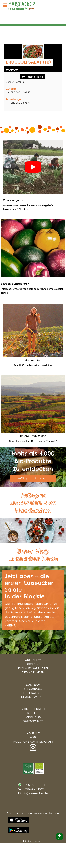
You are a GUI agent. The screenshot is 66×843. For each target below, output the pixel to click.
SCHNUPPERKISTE (33, 709)
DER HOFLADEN (33, 672)
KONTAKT (33, 733)
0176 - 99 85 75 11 (35, 785)
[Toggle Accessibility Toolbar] (59, 836)
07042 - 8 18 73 (35, 789)
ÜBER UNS (33, 664)
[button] (7, 69)
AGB (33, 737)
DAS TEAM (33, 684)
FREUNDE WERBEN (33, 696)
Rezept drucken (34, 76)
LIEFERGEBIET (33, 692)
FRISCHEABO (33, 688)
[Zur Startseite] (24, 6)
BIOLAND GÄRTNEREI (33, 668)
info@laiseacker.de (35, 793)
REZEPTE (33, 713)
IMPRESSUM (33, 717)
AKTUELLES (33, 660)
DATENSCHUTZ (33, 721)
